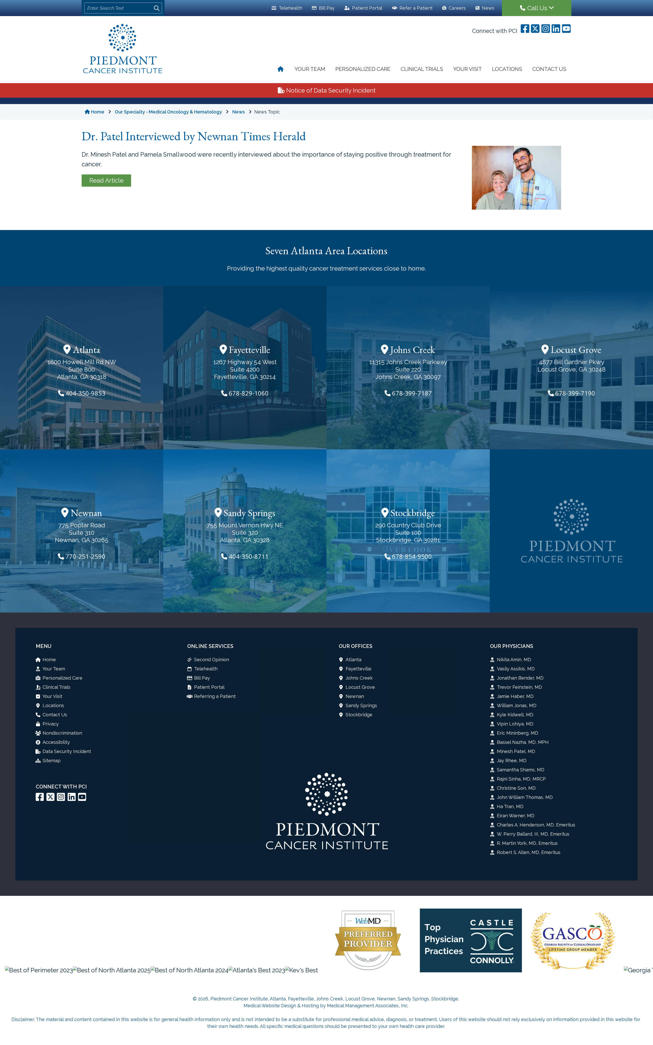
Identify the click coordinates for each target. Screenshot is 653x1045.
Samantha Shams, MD (520, 769)
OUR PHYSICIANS (511, 646)
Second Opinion (211, 659)
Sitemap (52, 760)
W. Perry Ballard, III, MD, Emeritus (533, 834)
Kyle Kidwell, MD (515, 714)
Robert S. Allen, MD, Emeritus (528, 852)
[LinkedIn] (72, 798)
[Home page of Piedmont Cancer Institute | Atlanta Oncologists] (281, 69)
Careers (456, 8)
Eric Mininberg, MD (517, 733)
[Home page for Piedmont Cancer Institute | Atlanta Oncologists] (123, 49)
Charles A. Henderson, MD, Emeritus (536, 824)
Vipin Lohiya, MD (515, 724)
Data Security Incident (67, 751)
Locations (507, 69)
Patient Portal (209, 687)
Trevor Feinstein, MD (519, 687)
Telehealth (290, 8)
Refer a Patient (415, 8)
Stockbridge (411, 512)
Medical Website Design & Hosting (281, 1005)
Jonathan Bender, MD (520, 678)
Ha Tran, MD (510, 806)
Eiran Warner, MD (515, 815)
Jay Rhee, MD (511, 760)
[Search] (157, 8)
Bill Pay (326, 8)
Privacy (51, 724)
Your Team (310, 69)
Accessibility (56, 742)
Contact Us (549, 69)
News (487, 8)
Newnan (85, 512)
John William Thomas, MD (525, 797)
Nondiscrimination (62, 733)
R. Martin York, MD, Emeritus (527, 843)
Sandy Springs (248, 512)
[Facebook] (40, 798)
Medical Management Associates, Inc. (367, 1005)
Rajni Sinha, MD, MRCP (521, 779)
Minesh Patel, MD (516, 751)
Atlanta (85, 349)
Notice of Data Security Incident (330, 90)
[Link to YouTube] (82, 798)
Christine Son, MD (516, 788)
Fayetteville (248, 349)
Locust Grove (575, 349)
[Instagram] (61, 798)
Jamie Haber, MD (515, 696)
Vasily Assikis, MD (516, 668)
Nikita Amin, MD (514, 659)
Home (97, 111)
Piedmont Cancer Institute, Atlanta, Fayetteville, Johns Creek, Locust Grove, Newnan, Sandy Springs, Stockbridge (334, 998)
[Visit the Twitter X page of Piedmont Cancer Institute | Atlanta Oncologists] (50, 798)
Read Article (106, 180)
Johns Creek (411, 349)
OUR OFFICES (355, 646)
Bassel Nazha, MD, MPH (523, 742)
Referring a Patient (215, 696)
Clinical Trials (422, 69)
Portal (367, 8)
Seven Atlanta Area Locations (326, 251)
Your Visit (467, 69)
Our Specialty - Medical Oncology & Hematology (168, 111)
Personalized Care (363, 69)
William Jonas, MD (516, 705)
